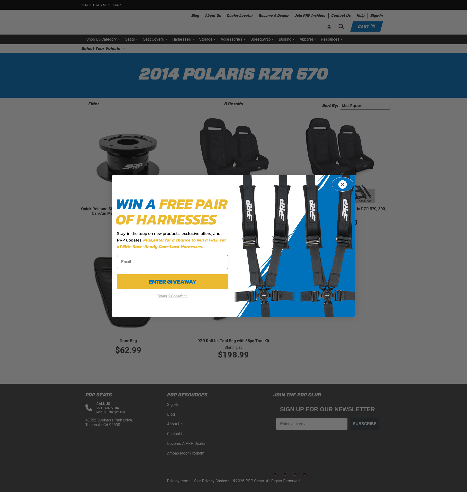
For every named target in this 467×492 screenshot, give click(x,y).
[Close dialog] (342, 184)
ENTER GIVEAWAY (173, 281)
